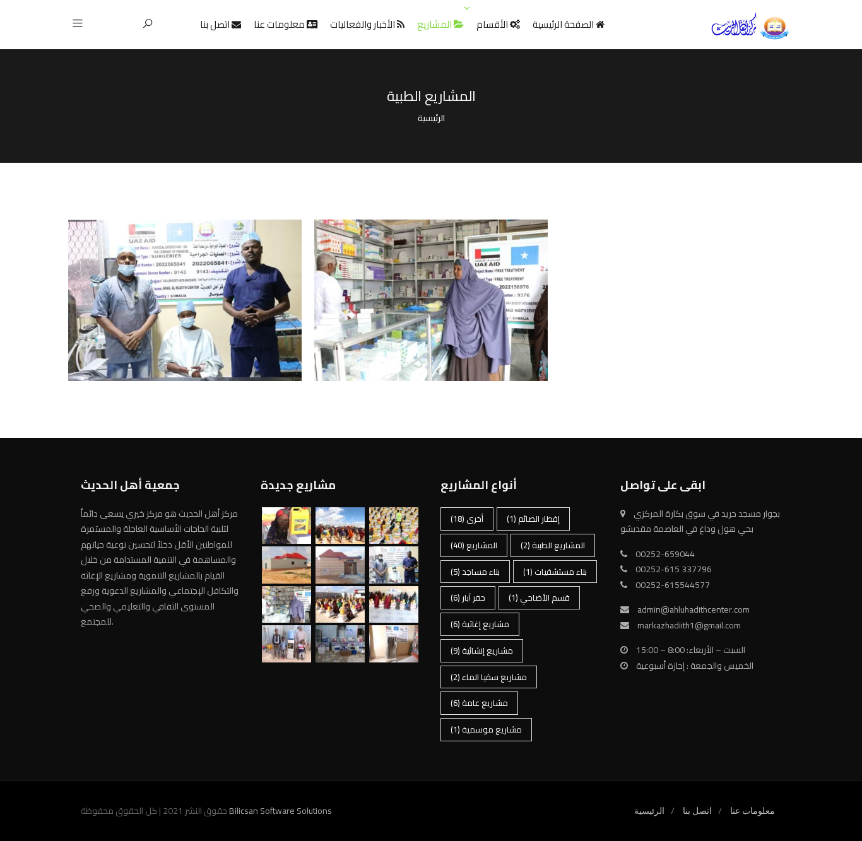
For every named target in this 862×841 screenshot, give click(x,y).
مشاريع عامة (479, 702)
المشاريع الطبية (184, 272)
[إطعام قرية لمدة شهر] (340, 604)
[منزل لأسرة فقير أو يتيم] (340, 565)
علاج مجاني (431, 261)
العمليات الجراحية (185, 261)
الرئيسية (649, 811)
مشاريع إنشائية (482, 650)
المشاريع (435, 24)
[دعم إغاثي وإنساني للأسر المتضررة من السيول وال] (286, 525)
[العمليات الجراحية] (393, 565)
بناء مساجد (475, 571)
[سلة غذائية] (393, 604)
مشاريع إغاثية (480, 624)
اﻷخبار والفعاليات (363, 24)
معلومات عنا (280, 24)
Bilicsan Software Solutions (280, 811)
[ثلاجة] (393, 643)
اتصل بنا (216, 24)
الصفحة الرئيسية (564, 24)
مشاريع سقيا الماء (489, 677)
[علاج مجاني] (286, 604)
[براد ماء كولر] (286, 643)
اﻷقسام (493, 24)
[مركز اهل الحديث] (750, 26)
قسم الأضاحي (539, 597)
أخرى (467, 518)
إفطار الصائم (533, 518)
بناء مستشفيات (555, 571)
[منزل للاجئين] (286, 565)
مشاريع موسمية (486, 729)
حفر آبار (468, 597)
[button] (82, 24)
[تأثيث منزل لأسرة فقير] (340, 643)
